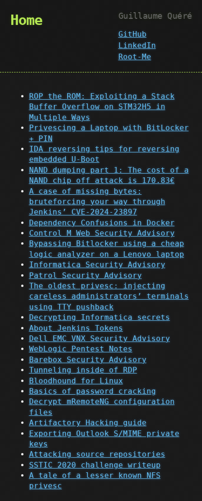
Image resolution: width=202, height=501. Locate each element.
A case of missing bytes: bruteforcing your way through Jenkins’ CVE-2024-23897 (97, 202)
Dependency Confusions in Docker (102, 222)
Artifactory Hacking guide (88, 422)
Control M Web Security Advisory (102, 233)
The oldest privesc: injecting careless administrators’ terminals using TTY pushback (109, 296)
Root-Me (134, 56)
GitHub (132, 34)
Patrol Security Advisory (85, 275)
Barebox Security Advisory (88, 359)
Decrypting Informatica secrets (99, 317)
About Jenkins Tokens (76, 328)
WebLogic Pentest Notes (80, 348)
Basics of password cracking (92, 391)
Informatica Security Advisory (97, 264)
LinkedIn (137, 45)
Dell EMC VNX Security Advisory (99, 338)
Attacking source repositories (97, 454)
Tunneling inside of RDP (83, 370)
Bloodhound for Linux (76, 380)
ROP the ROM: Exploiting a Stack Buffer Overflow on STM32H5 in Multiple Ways (102, 107)
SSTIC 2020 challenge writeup (95, 465)
